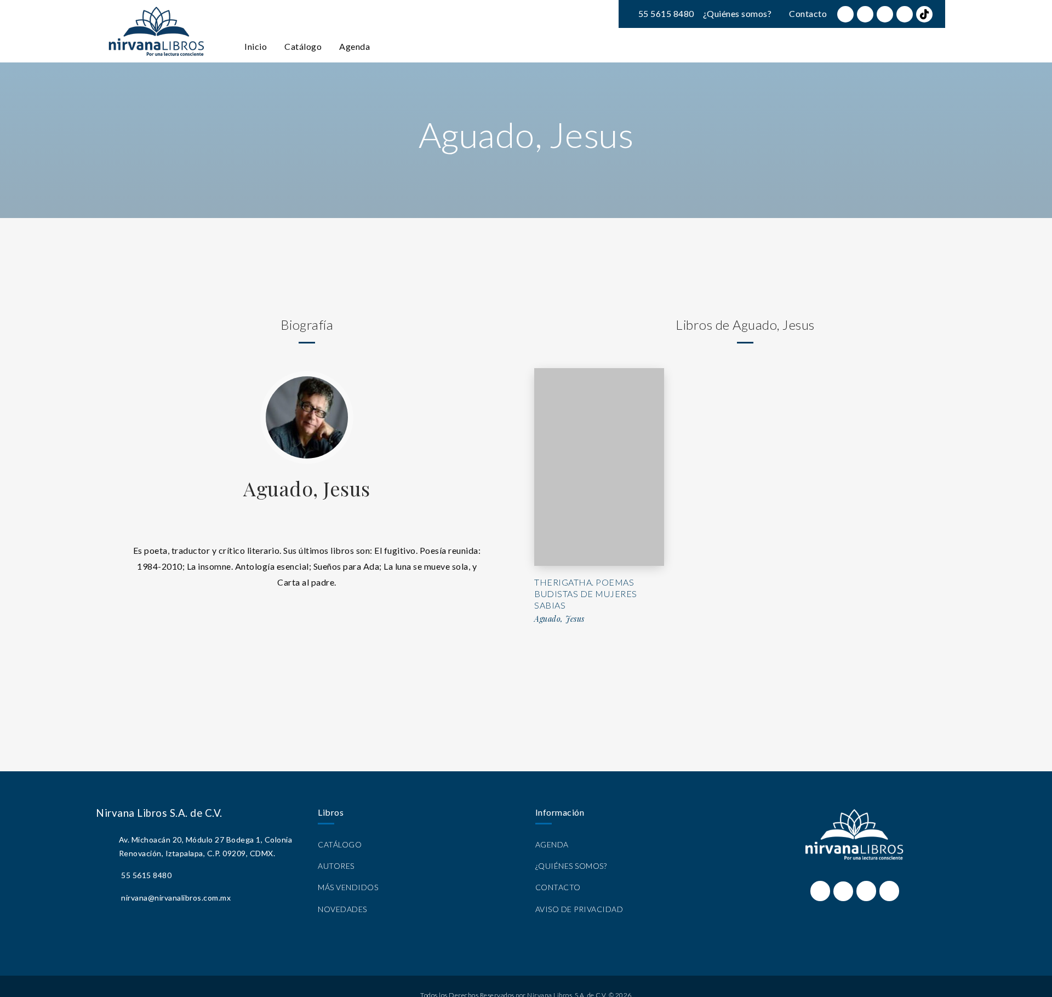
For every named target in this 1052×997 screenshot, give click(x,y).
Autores (336, 865)
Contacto (808, 13)
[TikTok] (924, 14)
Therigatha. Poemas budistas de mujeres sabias (585, 593)
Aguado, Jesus (306, 488)
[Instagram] (885, 14)
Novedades (342, 909)
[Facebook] (845, 14)
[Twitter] (865, 14)
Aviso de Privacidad (579, 909)
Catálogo (303, 46)
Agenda (354, 46)
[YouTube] (904, 14)
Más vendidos (348, 887)
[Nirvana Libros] (156, 31)
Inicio (255, 46)
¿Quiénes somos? (737, 13)
